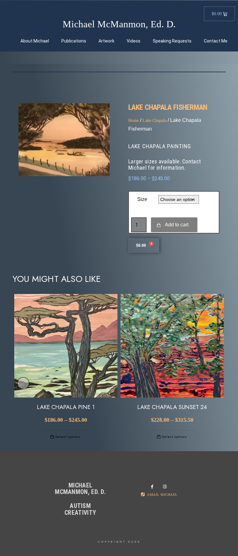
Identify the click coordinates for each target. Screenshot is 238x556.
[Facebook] (154, 486)
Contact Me (215, 40)
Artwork (106, 40)
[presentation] (23, 383)
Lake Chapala (154, 120)
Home (133, 120)
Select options (67, 436)
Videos (133, 40)
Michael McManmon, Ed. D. (119, 24)
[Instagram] (166, 486)
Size (142, 199)
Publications (73, 40)
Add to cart (176, 224)
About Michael (34, 40)
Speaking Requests (172, 40)
